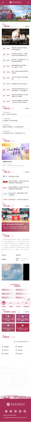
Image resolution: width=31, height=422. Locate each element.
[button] (23, 43)
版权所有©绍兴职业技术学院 (9, 415)
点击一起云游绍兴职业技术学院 (21, 341)
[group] (15, 13)
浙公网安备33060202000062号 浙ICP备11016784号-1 (15, 417)
